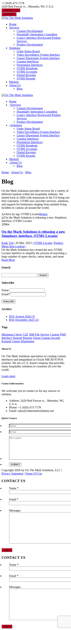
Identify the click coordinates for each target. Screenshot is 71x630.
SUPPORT (9, 14)
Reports (27, 337)
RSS (12, 316)
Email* (6, 294)
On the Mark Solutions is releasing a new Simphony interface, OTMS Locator (33, 234)
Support (17, 337)
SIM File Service (39, 334)
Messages (15, 510)
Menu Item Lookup (13, 246)
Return (43, 214)
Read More (8, 259)
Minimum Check (12, 334)
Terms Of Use (33, 473)
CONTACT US (11, 10)
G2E (25, 334)
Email (13, 499)
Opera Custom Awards (46, 337)
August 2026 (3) (25, 316)
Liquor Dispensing (23, 341)
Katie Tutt (7, 243)
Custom (54, 334)
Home (5, 172)
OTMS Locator (43, 243)
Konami (6, 341)
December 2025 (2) (27, 319)
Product (58, 243)
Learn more (8, 376)
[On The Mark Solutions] (17, 17)
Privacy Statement (12, 473)
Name (5, 290)
